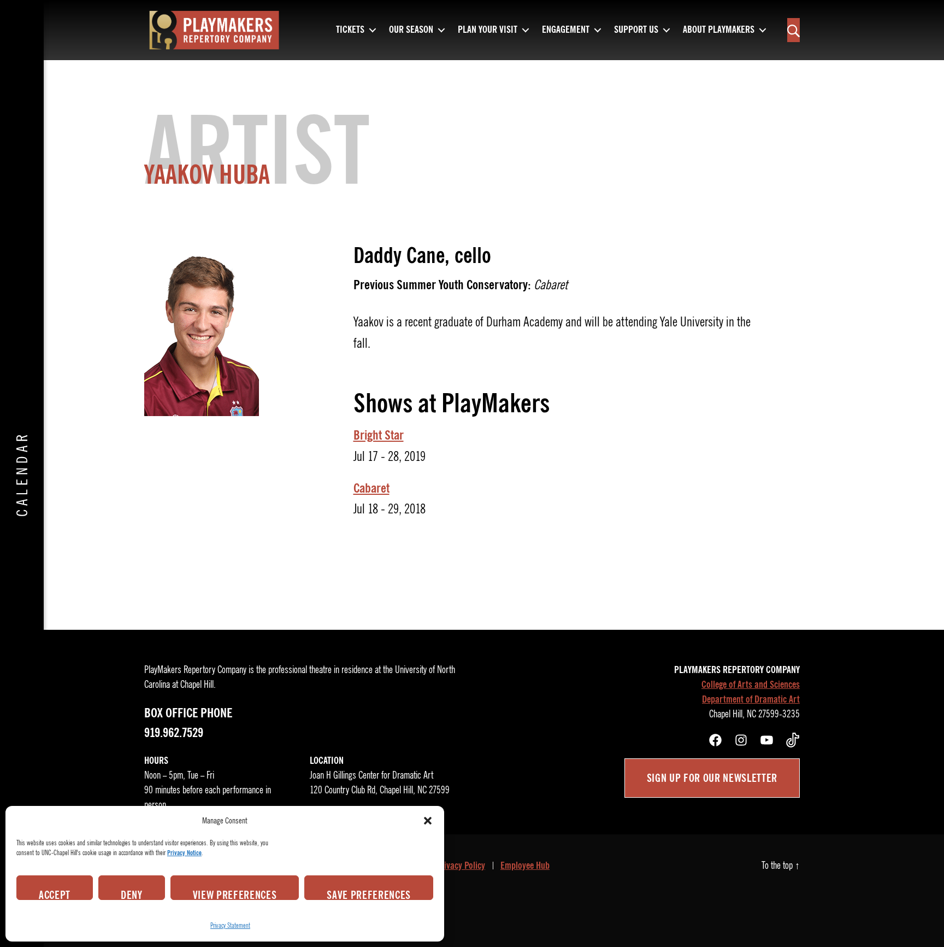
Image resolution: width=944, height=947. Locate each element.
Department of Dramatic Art (751, 699)
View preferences (235, 894)
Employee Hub (525, 865)
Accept (54, 894)
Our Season (411, 30)
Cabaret (371, 488)
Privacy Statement (230, 925)
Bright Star (378, 435)
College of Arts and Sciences (750, 684)
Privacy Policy (460, 865)
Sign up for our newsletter (712, 778)
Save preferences (369, 894)
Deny (132, 894)
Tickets (350, 30)
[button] (427, 820)
